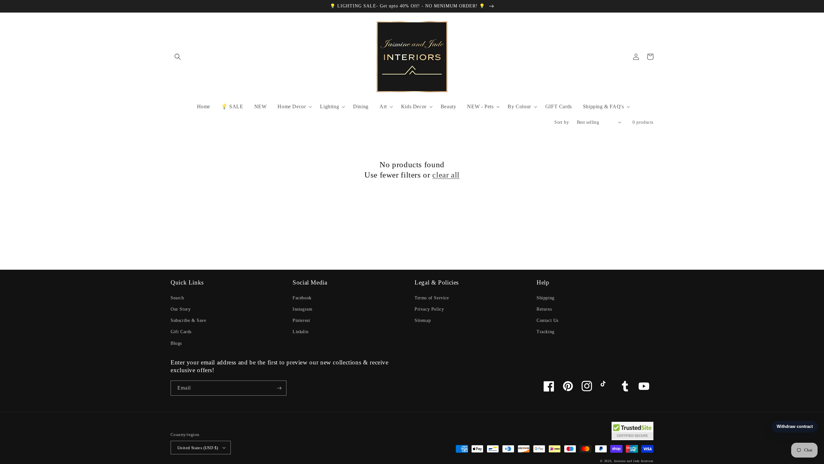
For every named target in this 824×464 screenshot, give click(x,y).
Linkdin (300, 331)
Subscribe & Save (188, 320)
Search (177, 297)
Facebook (302, 297)
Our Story (181, 309)
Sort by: (562, 122)
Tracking (546, 331)
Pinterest (301, 320)
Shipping (546, 297)
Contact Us (547, 320)
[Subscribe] (279, 388)
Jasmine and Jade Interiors (633, 461)
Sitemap (423, 320)
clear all (446, 174)
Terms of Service (432, 297)
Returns (544, 309)
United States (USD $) (197, 447)
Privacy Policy (429, 309)
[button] (178, 57)
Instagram (302, 309)
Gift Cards (181, 331)
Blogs (176, 343)
